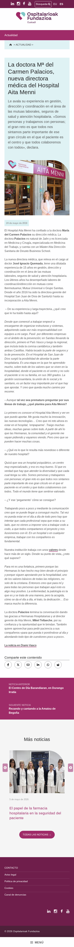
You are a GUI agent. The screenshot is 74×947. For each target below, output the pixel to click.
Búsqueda (42, 4)
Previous (4, 768)
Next (69, 768)
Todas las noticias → (37, 834)
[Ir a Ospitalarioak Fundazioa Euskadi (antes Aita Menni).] (11, 44)
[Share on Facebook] (8, 664)
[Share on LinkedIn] (38, 664)
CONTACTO (11, 867)
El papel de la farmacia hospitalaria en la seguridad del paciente (35, 813)
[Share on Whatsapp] (48, 664)
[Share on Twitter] (18, 664)
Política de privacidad (16, 881)
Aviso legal (10, 874)
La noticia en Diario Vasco (20, 645)
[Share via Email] (28, 664)
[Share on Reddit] (58, 664)
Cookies (8, 888)
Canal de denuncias (15, 894)
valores (53, 549)
